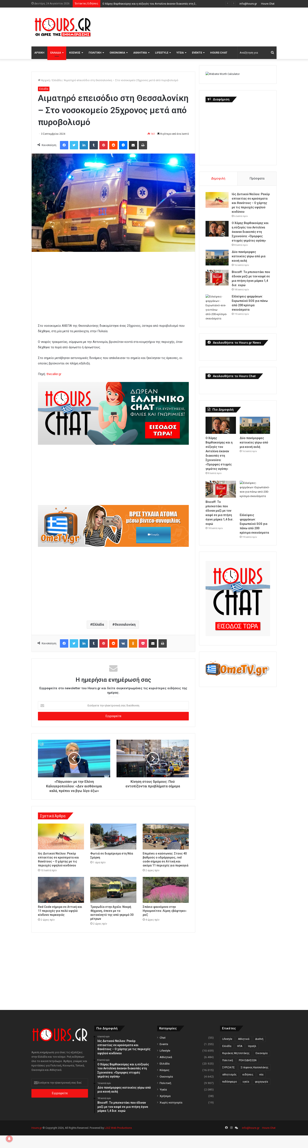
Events (197, 52)
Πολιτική (95, 52)
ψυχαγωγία (261, 1081)
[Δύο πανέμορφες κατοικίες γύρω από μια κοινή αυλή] (217, 257)
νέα (261, 1074)
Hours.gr (36, 1127)
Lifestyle (161, 52)
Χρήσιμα (165, 1096)
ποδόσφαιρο (229, 1081)
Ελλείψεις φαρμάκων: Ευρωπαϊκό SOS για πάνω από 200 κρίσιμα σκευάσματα (254, 523)
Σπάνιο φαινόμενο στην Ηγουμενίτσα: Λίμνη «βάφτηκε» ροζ (164, 910)
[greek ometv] (113, 546)
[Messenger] (123, 145)
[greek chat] (113, 444)
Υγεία (180, 52)
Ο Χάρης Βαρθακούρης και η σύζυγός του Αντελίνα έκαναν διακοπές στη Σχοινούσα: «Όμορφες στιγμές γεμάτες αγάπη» (177, 3)
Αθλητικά (140, 52)
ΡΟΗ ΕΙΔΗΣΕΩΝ (247, 1060)
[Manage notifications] (9, 1138)
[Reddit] (113, 145)
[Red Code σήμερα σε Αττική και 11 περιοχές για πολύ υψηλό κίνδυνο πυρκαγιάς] (61, 890)
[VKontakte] (123, 643)
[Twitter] (74, 145)
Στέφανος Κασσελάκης (254, 1067)
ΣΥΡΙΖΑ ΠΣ (228, 1067)
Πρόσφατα (257, 178)
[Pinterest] (103, 145)
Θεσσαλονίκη (125, 625)
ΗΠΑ (239, 1046)
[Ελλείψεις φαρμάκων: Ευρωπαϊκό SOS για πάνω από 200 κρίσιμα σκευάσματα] (217, 307)
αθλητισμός (229, 1074)
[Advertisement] (196, 26)
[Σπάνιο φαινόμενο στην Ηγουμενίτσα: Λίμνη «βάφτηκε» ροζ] (166, 890)
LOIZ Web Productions (118, 1127)
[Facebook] (64, 145)
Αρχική (39, 52)
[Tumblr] (93, 145)
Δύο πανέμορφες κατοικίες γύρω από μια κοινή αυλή (248, 256)
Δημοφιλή (218, 178)
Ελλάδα (55, 52)
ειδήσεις (247, 1074)
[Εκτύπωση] (143, 145)
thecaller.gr (54, 374)
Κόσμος (74, 52)
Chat (163, 1037)
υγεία (246, 1081)
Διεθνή (259, 1039)
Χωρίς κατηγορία (171, 1102)
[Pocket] (143, 643)
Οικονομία (117, 52)
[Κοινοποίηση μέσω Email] (133, 145)
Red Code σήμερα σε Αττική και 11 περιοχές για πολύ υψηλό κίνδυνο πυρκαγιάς (60, 910)
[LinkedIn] (84, 145)
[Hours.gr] (62, 27)
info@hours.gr (248, 3)
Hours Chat (267, 3)
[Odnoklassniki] (133, 643)
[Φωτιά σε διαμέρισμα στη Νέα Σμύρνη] (113, 836)
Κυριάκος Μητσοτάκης (236, 1053)
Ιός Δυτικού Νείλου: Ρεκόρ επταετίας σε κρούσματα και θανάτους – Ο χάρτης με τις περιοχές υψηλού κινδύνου (251, 202)
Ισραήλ (252, 1046)
